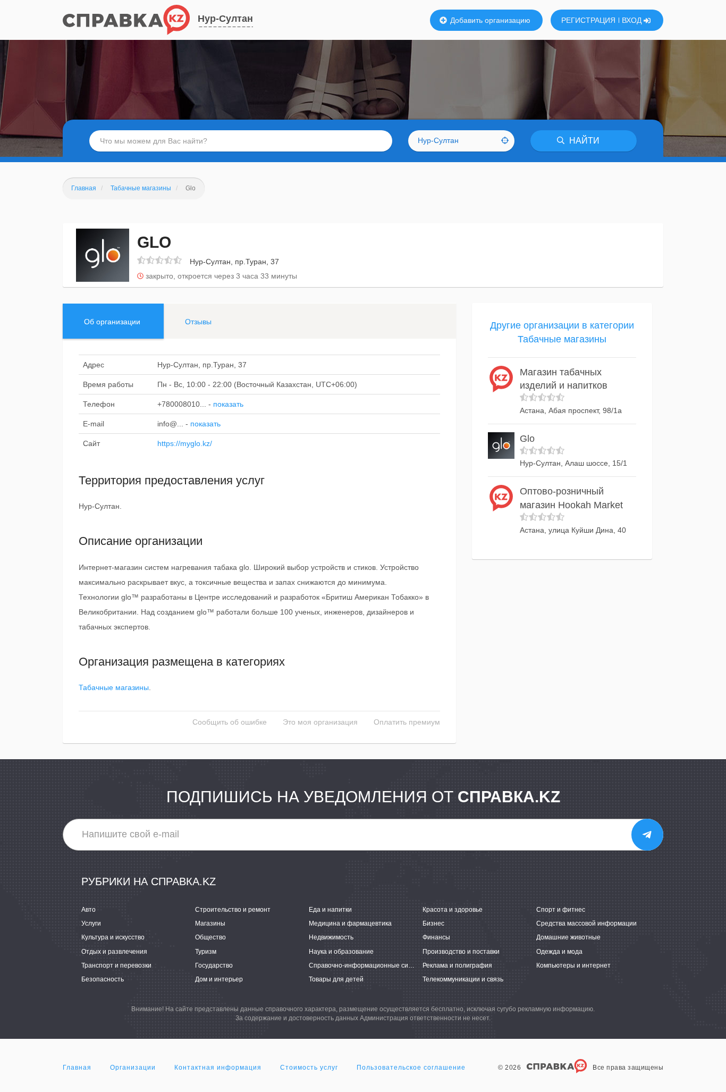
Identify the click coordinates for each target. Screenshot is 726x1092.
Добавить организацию (489, 20)
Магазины (210, 923)
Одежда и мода (559, 951)
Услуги (91, 923)
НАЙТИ (583, 140)
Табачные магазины (114, 687)
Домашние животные (568, 937)
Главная (77, 1067)
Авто (88, 909)
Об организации (112, 321)
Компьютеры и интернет (573, 965)
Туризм (205, 951)
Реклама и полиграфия (457, 965)
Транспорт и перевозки (116, 965)
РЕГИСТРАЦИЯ (588, 20)
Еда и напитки (330, 909)
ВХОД (633, 20)
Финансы (436, 937)
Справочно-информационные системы (368, 965)
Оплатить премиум (407, 722)
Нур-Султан (225, 18)
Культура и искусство (113, 937)
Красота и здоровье (453, 909)
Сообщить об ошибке (229, 722)
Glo (527, 438)
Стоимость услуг (309, 1067)
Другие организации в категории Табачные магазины (562, 332)
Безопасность (102, 979)
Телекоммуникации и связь (463, 979)
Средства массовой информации (586, 923)
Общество (210, 937)
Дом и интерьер (219, 979)
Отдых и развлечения (114, 951)
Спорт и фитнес (560, 909)
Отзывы (198, 321)
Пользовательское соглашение (411, 1067)
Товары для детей (336, 979)
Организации (133, 1067)
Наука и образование (341, 951)
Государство (214, 965)
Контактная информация (217, 1067)
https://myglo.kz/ (184, 443)
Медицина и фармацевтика (350, 923)
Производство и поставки (461, 951)
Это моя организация (320, 722)
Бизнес (433, 923)
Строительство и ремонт (233, 909)
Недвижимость (331, 937)
